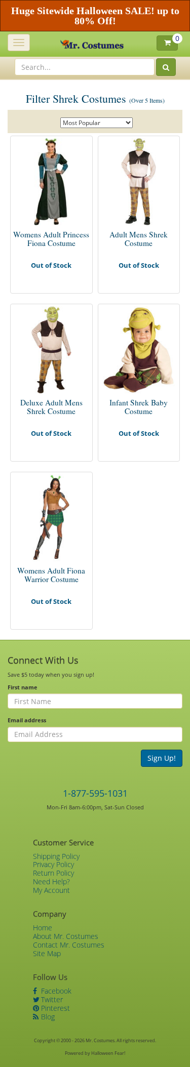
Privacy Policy (53, 864)
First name (22, 687)
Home (42, 927)
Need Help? (51, 881)
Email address (27, 720)
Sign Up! (161, 758)
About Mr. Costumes (65, 936)
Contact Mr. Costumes (68, 945)
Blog (47, 1016)
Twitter (51, 999)
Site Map (47, 953)
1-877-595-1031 (95, 793)
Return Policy (53, 873)
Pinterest (54, 1008)
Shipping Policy (56, 856)
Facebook (55, 991)
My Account (51, 890)
